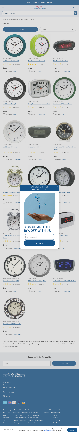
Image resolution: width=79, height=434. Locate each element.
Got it (72, 430)
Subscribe (39, 243)
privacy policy (48, 430)
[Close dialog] (57, 186)
